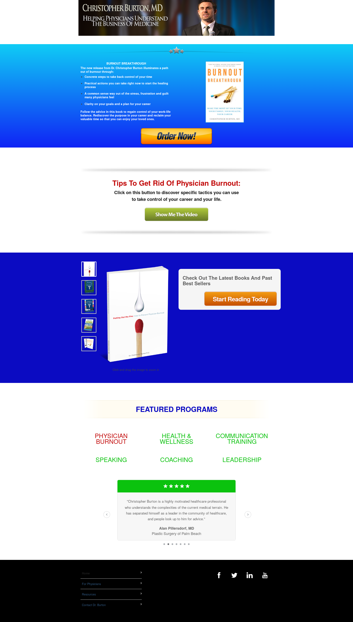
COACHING (176, 459)
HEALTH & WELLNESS (176, 438)
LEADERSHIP (241, 459)
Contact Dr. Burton (94, 605)
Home (86, 573)
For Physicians (91, 584)
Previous (106, 514)
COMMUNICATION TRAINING (242, 438)
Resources (89, 594)
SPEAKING (111, 459)
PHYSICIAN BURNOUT (111, 438)
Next (247, 514)
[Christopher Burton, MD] (176, 18)
